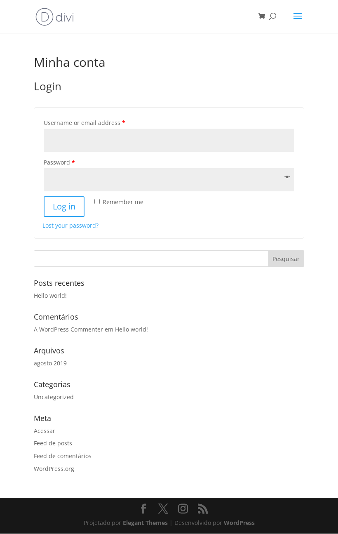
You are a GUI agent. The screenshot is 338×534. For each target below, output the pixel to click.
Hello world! (50, 295)
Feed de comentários (63, 456)
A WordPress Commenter (68, 329)
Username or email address (84, 123)
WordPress (239, 523)
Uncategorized (54, 397)
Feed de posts (53, 443)
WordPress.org (54, 469)
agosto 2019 (50, 363)
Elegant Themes (145, 523)
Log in (64, 206)
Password (59, 162)
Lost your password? (70, 225)
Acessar (44, 431)
